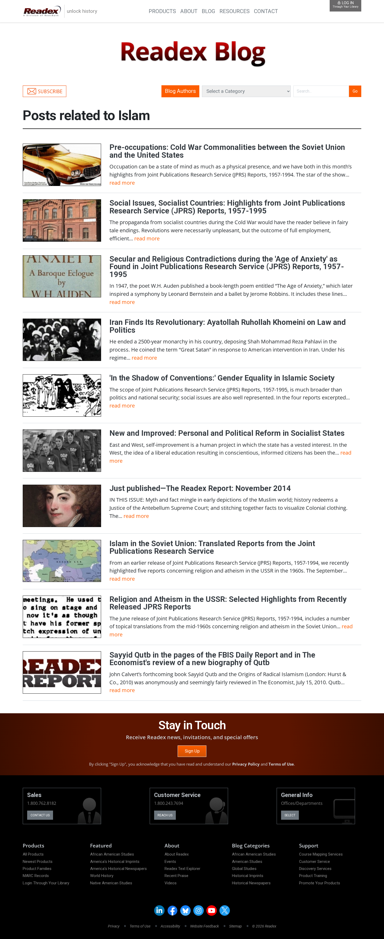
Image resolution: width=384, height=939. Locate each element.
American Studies (247, 861)
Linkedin (159, 910)
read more (122, 182)
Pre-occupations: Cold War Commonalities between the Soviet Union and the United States (227, 151)
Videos (171, 883)
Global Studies (244, 868)
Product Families (37, 868)
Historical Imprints (247, 875)
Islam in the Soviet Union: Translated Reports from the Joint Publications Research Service (212, 547)
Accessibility (170, 926)
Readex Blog (191, 51)
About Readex (177, 854)
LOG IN (345, 4)
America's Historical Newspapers (118, 868)
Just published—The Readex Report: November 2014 (200, 488)
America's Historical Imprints (114, 861)
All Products (33, 854)
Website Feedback (204, 926)
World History (101, 875)
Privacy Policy (246, 764)
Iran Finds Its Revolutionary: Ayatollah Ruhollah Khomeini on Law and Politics (227, 326)
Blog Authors (180, 91)
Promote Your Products (319, 883)
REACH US (165, 815)
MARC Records (36, 875)
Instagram (198, 910)
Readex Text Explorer (182, 868)
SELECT (289, 815)
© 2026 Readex (264, 926)
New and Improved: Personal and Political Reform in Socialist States (227, 433)
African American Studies (112, 854)
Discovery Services (315, 868)
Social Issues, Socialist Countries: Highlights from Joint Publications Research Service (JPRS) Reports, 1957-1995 (227, 207)
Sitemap (235, 926)
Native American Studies (111, 883)
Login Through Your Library (46, 883)
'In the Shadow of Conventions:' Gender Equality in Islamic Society (222, 378)
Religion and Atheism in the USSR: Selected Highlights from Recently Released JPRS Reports (228, 603)
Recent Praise (176, 875)
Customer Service (314, 861)
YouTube (211, 910)
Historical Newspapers (251, 883)
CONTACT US (40, 815)
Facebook (172, 910)
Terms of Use (281, 764)
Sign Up (192, 751)
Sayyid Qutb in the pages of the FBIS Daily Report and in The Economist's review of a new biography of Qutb (212, 658)
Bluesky (185, 910)
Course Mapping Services (321, 854)
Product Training (313, 875)
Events (170, 861)
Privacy (113, 926)
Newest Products (38, 861)
